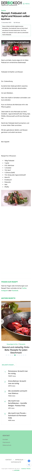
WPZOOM (16, 470)
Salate (3, 10)
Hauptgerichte (12, 344)
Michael (17, 22)
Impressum (6, 442)
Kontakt (5, 439)
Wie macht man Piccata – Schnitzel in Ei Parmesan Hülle (17, 415)
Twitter (24, 288)
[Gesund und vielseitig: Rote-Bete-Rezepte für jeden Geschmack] (16, 302)
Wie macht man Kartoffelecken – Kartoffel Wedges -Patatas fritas (17, 403)
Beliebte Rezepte (8, 365)
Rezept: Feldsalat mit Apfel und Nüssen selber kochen (15, 16)
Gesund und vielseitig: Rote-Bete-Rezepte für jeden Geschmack (16, 350)
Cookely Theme (25, 468)
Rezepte (22, 344)
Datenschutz (7, 445)
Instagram (4, 290)
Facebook (15, 290)
